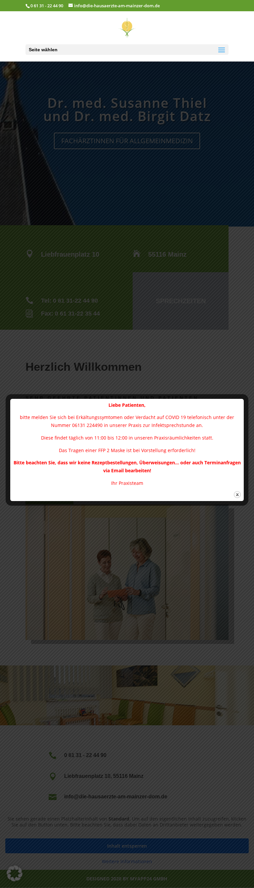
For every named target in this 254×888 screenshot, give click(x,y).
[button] (14, 873)
